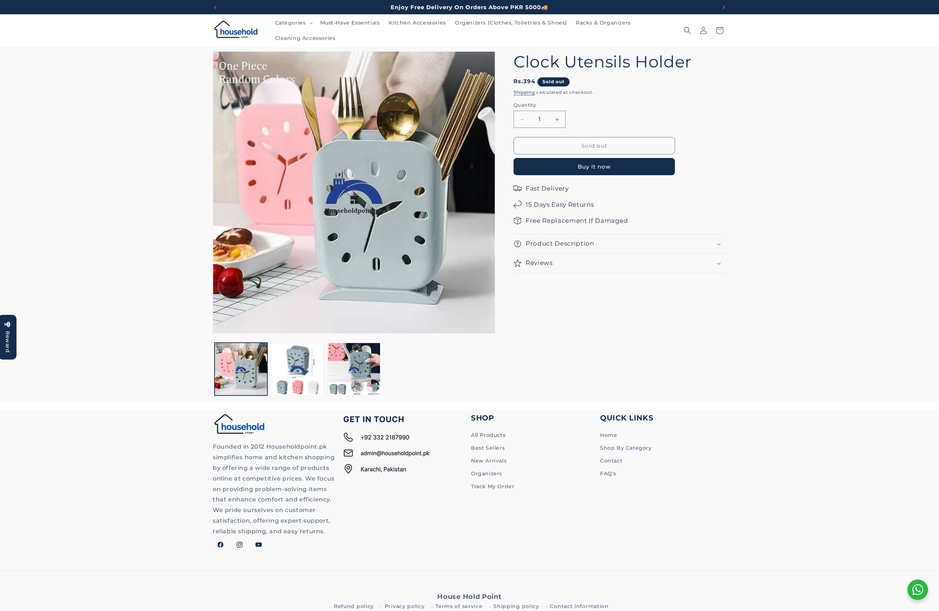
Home (608, 435)
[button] (293, 22)
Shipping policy (516, 606)
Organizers (486, 473)
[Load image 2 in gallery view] (297, 369)
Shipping (524, 92)
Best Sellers (488, 448)
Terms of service (458, 606)
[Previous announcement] (215, 7)
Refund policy (354, 606)
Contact (611, 460)
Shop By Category (626, 448)
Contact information (579, 606)
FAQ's (608, 473)
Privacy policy (405, 606)
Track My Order (492, 486)
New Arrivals (489, 460)
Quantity (525, 105)
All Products (488, 435)
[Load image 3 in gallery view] (354, 369)
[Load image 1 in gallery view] (241, 369)
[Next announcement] (724, 7)
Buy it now (594, 166)
